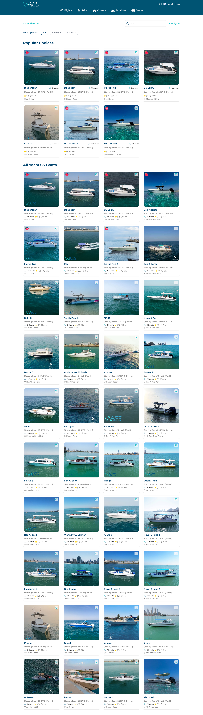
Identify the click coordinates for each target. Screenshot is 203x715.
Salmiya (56, 32)
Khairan (71, 32)
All (44, 32)
